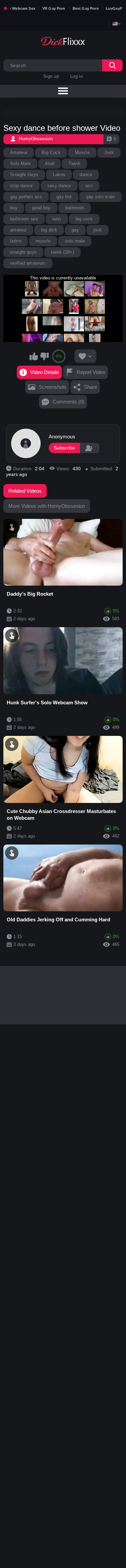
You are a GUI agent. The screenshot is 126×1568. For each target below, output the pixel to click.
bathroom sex (24, 218)
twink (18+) (62, 252)
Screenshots (53, 387)
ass (89, 185)
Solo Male (20, 163)
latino (15, 241)
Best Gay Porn (86, 8)
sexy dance (59, 185)
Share (90, 387)
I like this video (34, 356)
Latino (59, 174)
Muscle (82, 152)
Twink (74, 163)
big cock (84, 218)
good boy (41, 207)
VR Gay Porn (54, 8)
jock (97, 229)
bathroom (74, 207)
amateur (18, 229)
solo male (75, 241)
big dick (49, 229)
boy (13, 207)
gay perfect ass (26, 196)
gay (75, 229)
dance (86, 174)
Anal (49, 163)
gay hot (64, 196)
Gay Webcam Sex (19, 8)
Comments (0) (68, 401)
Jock (109, 152)
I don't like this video (44, 356)
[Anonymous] (26, 443)
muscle (43, 241)
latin (56, 218)
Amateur (18, 152)
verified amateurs (28, 263)
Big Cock (51, 152)
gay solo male (100, 196)
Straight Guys (24, 174)
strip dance (21, 185)
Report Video (91, 372)
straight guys (23, 252)
